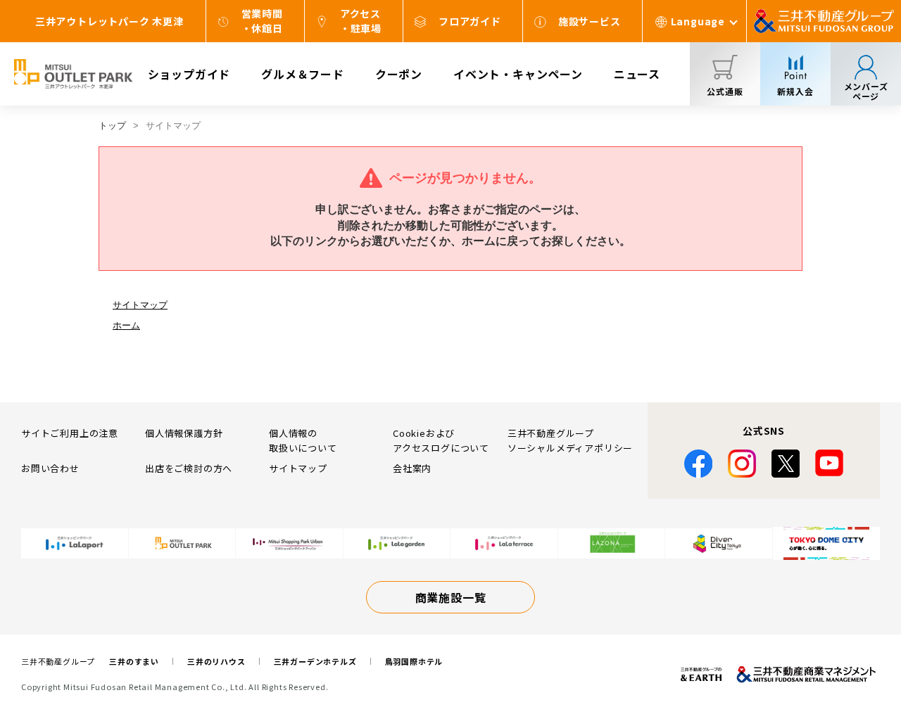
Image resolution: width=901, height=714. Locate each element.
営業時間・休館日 (262, 20)
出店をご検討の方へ (188, 468)
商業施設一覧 (450, 597)
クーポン (398, 73)
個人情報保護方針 (183, 433)
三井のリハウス (216, 661)
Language (698, 21)
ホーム (126, 325)
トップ (112, 125)
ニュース (637, 73)
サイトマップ (140, 305)
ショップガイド (189, 73)
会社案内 (412, 468)
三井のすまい (134, 661)
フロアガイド (470, 21)
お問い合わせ (50, 468)
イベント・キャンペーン (518, 73)
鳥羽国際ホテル (414, 661)
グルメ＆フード (302, 73)
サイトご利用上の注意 (69, 433)
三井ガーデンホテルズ (315, 661)
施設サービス (589, 21)
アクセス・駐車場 (361, 20)
